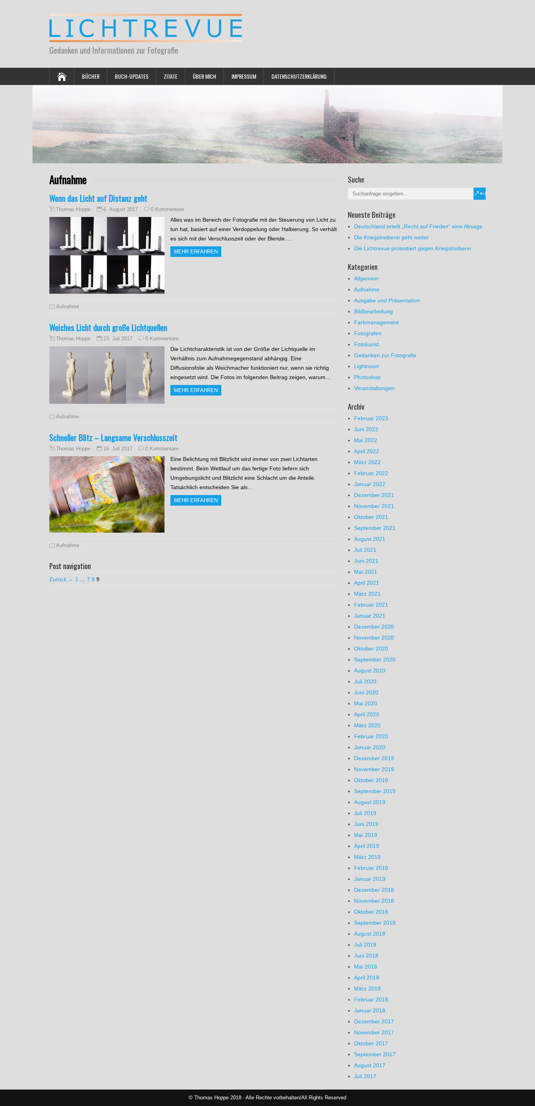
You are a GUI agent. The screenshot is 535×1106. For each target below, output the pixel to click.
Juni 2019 (366, 824)
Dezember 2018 (374, 890)
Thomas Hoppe (73, 209)
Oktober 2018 (371, 912)
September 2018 (375, 923)
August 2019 (369, 802)
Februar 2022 (371, 473)
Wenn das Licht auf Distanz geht (98, 198)
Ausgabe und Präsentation (387, 300)
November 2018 (374, 901)
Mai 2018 (365, 966)
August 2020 (369, 670)
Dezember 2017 (374, 1021)
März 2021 (367, 594)
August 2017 (369, 1065)
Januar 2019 (369, 879)
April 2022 (366, 451)
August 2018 (369, 934)
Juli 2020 (365, 681)
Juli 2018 (365, 945)
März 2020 (367, 725)
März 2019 (367, 857)
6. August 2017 (120, 209)
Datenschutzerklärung (299, 76)
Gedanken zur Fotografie (385, 355)
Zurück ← (61, 579)
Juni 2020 (366, 692)
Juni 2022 (366, 429)
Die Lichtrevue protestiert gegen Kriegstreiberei (412, 248)
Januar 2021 (369, 616)
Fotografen (367, 333)
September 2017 (375, 1054)
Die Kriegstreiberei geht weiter (391, 237)
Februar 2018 (371, 999)
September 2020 (375, 659)
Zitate (170, 76)
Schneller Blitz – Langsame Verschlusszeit (113, 437)
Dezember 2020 (374, 626)
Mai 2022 (365, 440)
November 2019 (374, 769)
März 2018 (367, 988)
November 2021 (374, 506)
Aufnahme (67, 306)
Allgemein (366, 278)
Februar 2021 (371, 605)
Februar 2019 (371, 868)
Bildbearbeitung (373, 311)
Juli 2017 (365, 1076)
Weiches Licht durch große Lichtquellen (108, 327)
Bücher (90, 76)
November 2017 (374, 1032)
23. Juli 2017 (117, 339)
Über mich (204, 76)
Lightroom (366, 366)
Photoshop (367, 377)
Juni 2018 (366, 955)
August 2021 (369, 539)
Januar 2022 (369, 484)
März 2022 (367, 462)
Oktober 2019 (371, 780)
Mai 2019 (365, 835)
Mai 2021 (365, 572)
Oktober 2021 (371, 517)
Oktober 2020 (371, 648)
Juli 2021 (365, 550)
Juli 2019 (365, 813)
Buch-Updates (131, 76)
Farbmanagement (376, 322)
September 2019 (375, 791)
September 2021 (375, 528)
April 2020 (366, 714)
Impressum (243, 76)
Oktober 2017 (371, 1043)
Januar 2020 (369, 747)
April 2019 (366, 846)
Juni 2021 (366, 561)
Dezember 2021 (374, 495)
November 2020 (374, 637)
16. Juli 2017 (117, 449)
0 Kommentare (167, 209)
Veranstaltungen (374, 388)
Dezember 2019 (374, 758)
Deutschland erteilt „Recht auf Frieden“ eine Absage (418, 226)
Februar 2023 (371, 418)
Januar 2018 (369, 1010)
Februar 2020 (371, 736)
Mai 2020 (365, 703)
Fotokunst (366, 344)
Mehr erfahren (196, 252)
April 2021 (366, 583)
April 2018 (366, 977)
